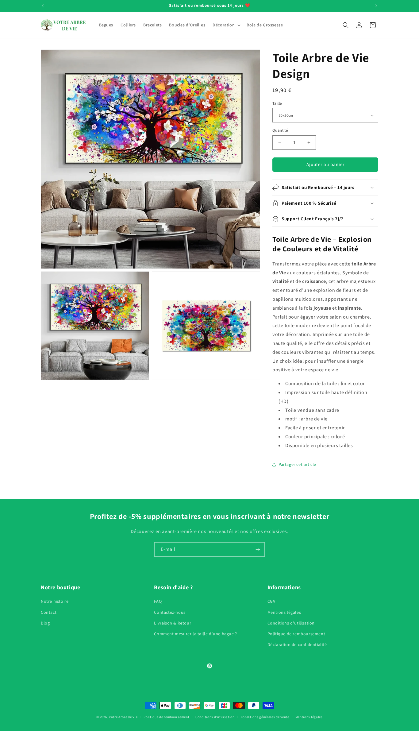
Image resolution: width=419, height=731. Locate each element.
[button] (226, 24)
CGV (271, 601)
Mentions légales (284, 612)
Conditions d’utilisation (291, 623)
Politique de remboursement (296, 633)
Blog (45, 623)
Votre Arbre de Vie (123, 717)
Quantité (280, 130)
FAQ (158, 601)
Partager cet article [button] (297, 464)
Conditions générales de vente (265, 716)
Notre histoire (54, 601)
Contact (48, 612)
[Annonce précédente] (43, 6)
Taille (277, 103)
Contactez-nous (169, 612)
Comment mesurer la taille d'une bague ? (195, 633)
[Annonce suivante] (376, 6)
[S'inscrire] (257, 549)
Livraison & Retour (172, 623)
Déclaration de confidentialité (297, 644)
